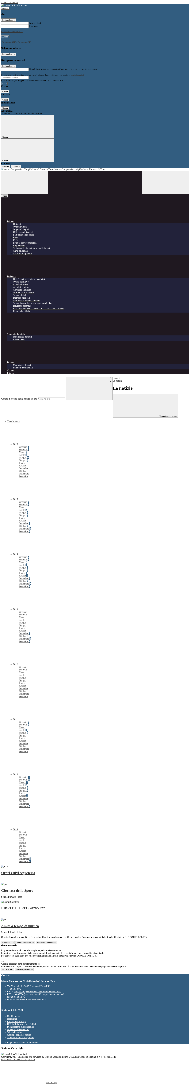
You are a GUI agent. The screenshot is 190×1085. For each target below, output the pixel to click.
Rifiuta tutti (25, 942)
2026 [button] (15, 444)
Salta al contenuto (9, 2)
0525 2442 (16, 989)
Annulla (5, 166)
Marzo (23, 452)
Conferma (16, 166)
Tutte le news (13, 421)
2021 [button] (15, 719)
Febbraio (24, 449)
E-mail (32, 69)
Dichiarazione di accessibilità (20, 1027)
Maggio (24, 457)
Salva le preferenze (24, 969)
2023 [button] (15, 609)
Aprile (23, 455)
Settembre (23, 468)
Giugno (23, 460)
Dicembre (23, 476)
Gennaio (24, 447)
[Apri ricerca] (165, 182)
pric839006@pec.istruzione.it (38, 994)
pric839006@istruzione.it (37, 991)
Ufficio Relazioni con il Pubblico (22, 1024)
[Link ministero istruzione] (14, 5)
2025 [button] (15, 499)
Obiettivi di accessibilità (18, 1029)
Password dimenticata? (12, 31)
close (4, 196)
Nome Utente (35, 23)
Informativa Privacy (16, 1021)
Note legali (12, 1018)
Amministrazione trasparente (20, 1037)
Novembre (24, 473)
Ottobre (22, 471)
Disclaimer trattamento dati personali (18, 1059)
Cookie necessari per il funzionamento (19, 963)
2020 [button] (15, 774)
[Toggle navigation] (24, 182)
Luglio (22, 463)
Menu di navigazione (167, 416)
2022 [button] (15, 664)
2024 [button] (15, 554)
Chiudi (5, 92)
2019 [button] (15, 829)
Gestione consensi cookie (19, 1035)
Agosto (22, 465)
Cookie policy (13, 1016)
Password (33, 26)
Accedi (5, 8)
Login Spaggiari (77, 75)
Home (115, 378)
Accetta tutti (46, 942)
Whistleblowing (14, 1032)
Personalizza (8, 942)
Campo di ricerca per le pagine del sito (19, 398)
